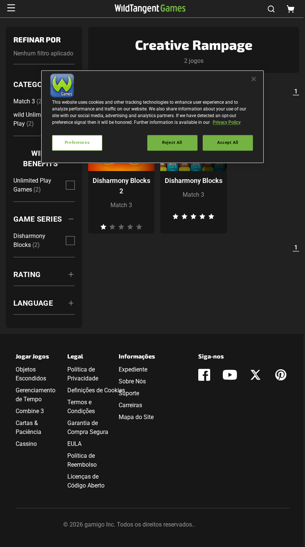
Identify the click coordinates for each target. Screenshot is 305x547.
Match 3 (121, 205)
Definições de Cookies (96, 390)
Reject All (172, 142)
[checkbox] (70, 185)
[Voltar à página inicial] (150, 9)
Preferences (77, 142)
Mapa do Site (136, 417)
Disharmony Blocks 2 (121, 186)
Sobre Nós (132, 381)
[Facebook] (204, 375)
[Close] (253, 79)
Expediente (133, 369)
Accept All (227, 142)
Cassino (26, 443)
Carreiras (130, 405)
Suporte (129, 393)
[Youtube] (230, 375)
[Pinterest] (281, 375)
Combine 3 (30, 411)
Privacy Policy (227, 122)
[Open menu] (11, 8)
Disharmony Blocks (193, 180)
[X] (255, 375)
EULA (74, 443)
